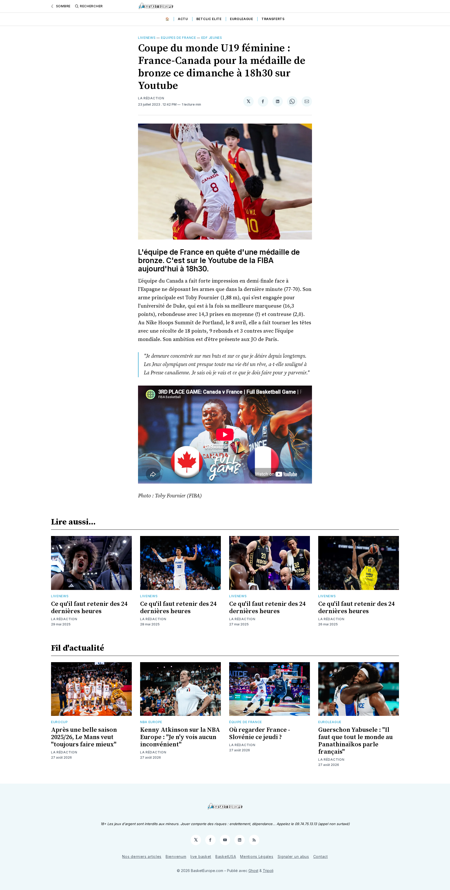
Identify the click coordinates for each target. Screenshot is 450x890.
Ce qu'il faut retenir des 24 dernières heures (89, 607)
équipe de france (245, 722)
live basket (200, 856)
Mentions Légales (256, 856)
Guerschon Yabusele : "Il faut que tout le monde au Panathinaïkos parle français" (355, 741)
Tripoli (268, 870)
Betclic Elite (209, 19)
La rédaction (64, 619)
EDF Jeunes (211, 38)
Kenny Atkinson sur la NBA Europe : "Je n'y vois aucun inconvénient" (180, 737)
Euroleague (241, 19)
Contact (320, 856)
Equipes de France (178, 38)
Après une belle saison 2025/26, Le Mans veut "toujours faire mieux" (84, 737)
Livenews (147, 38)
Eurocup (59, 722)
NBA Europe (151, 722)
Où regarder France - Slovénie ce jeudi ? (259, 733)
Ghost (253, 870)
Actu (183, 19)
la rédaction (151, 98)
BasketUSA (225, 856)
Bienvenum (176, 856)
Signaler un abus (293, 856)
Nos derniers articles (141, 856)
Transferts (273, 19)
